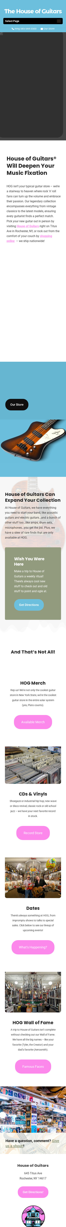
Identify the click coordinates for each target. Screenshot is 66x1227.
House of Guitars (28, 226)
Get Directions (29, 605)
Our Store (48, 28)
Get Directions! (33, 1192)
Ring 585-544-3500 (25, 28)
